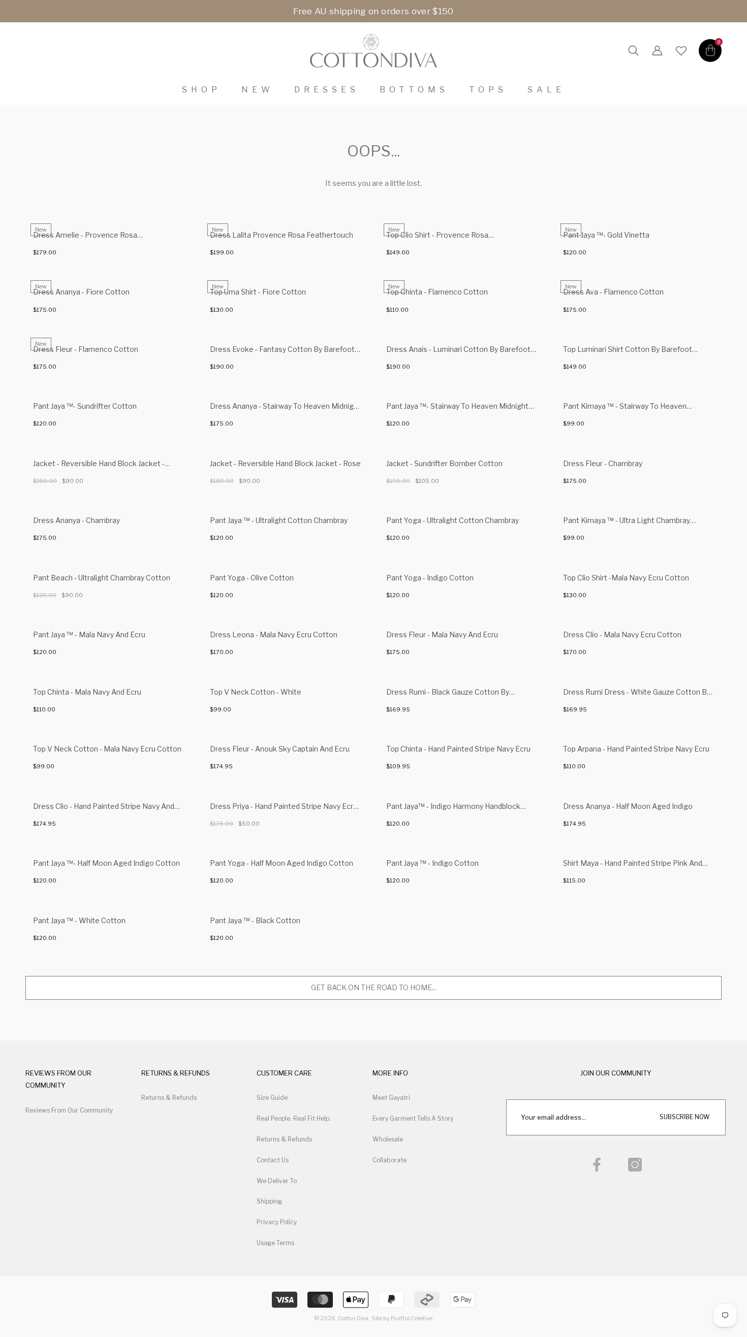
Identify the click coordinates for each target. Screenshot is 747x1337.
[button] (633, 51)
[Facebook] (597, 1165)
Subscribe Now (685, 1117)
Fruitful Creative (411, 1318)
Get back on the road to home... (374, 987)
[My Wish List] (681, 51)
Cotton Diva (353, 1318)
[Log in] (657, 51)
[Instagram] (635, 1165)
